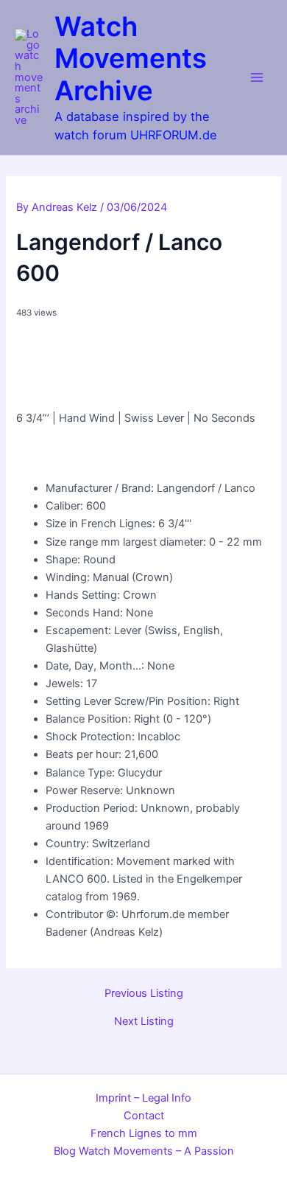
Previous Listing (143, 993)
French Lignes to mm (144, 1133)
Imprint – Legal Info (143, 1098)
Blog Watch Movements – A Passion (144, 1151)
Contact (144, 1115)
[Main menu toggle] (256, 77)
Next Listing (144, 1021)
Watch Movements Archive (130, 59)
